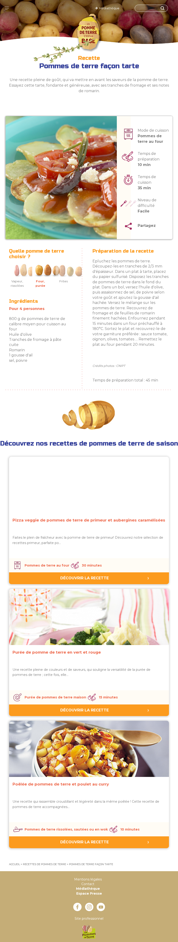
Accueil (14, 864)
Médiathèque (108, 8)
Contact (87, 884)
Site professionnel (89, 918)
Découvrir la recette (84, 578)
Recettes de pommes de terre (44, 864)
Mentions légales (88, 879)
